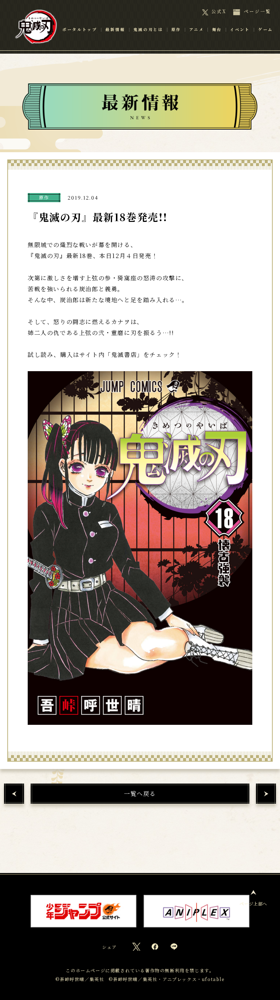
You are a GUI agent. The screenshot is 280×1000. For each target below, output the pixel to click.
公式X (218, 11)
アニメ (196, 40)
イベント (238, 40)
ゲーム (263, 40)
